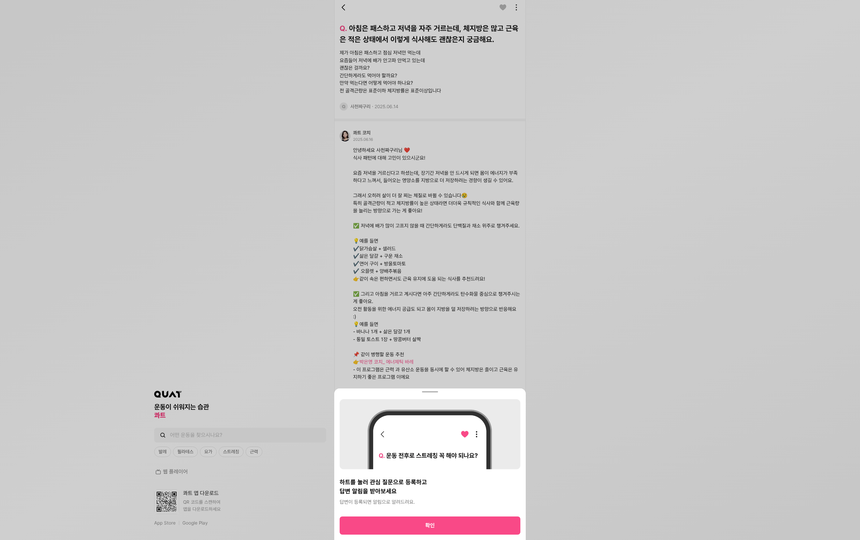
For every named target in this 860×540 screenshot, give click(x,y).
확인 (430, 525)
